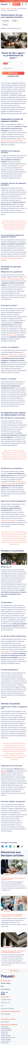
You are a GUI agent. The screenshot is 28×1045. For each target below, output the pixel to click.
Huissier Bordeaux (6, 1028)
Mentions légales (6, 983)
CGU (2, 1005)
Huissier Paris (4, 1026)
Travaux (5, 24)
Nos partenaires (5, 989)
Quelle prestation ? (7, 62)
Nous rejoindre (5, 1022)
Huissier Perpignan (6, 1039)
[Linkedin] (2, 994)
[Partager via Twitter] (7, 846)
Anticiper (6, 21)
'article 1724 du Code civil (9, 520)
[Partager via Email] (18, 846)
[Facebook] (4, 994)
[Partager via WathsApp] (14, 846)
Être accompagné (5, 1014)
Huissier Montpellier (6, 1030)
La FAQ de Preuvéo (6, 999)
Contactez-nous (5, 1002)
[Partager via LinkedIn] (11, 846)
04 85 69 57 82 (22, 1)
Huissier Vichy (5, 1043)
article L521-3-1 (6, 651)
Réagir (15, 21)
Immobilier (14, 8)
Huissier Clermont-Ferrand (8, 1037)
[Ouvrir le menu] (25, 4)
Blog (8, 8)
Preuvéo (3, 8)
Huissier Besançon (6, 1041)
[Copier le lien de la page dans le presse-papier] (22, 846)
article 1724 (12, 335)
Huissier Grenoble (6, 1035)
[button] (13, 63)
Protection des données (7, 1008)
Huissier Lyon (4, 1032)
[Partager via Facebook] (3, 846)
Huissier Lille (4, 1034)
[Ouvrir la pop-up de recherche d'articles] (10, 4)
